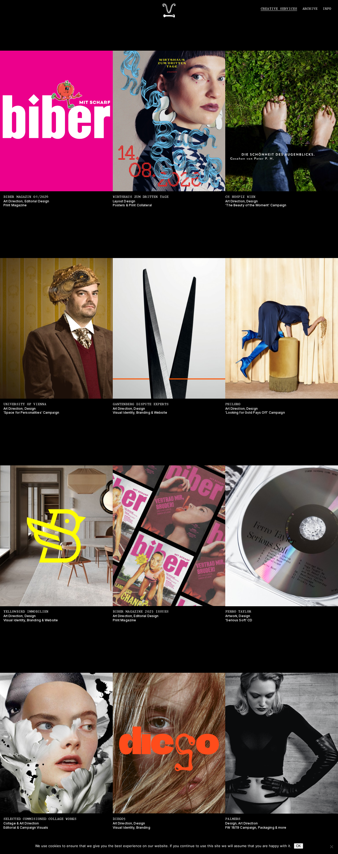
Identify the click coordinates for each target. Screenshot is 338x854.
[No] (331, 846)
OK (298, 846)
